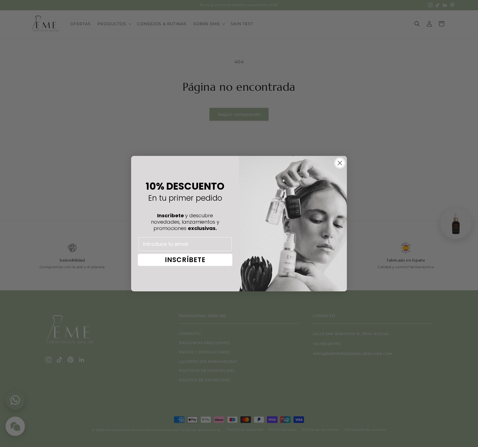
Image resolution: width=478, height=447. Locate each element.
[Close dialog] (340, 163)
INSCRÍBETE (185, 259)
